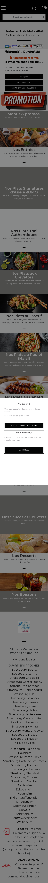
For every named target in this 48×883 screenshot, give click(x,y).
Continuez (24, 450)
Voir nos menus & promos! (24, 425)
